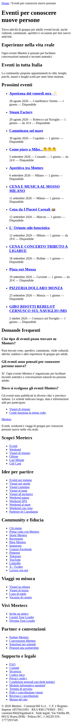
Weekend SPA (18, 501)
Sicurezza (15, 671)
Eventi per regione (20, 480)
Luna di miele (17, 593)
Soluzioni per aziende (22, 644)
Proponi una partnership (24, 647)
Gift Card (15, 463)
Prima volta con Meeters (24, 531)
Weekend (15, 449)
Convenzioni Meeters (22, 640)
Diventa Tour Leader (22, 620)
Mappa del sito (18, 699)
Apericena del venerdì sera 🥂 (33, 93)
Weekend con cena (21, 508)
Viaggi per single (19, 483)
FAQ (12, 664)
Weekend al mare (20, 504)
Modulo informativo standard (27, 685)
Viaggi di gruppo (19, 409)
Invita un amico (18, 613)
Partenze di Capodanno (23, 511)
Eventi (13, 446)
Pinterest (14, 552)
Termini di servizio (20, 689)
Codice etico (17, 674)
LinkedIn (15, 563)
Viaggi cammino (19, 487)
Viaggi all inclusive (21, 494)
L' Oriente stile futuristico (29, 228)
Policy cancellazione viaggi (26, 692)
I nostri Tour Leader (21, 617)
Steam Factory (21, 112)
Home (5, 3)
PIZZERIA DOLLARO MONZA (36, 288)
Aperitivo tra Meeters (26, 168)
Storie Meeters (18, 535)
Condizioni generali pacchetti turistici (32, 682)
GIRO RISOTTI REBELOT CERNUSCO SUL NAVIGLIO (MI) (38, 308)
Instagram (15, 545)
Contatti (14, 667)
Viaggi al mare (18, 490)
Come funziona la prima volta (27, 412)
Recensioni (16, 538)
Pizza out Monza (22, 269)
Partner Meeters (19, 637)
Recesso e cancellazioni (23, 696)
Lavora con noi (18, 570)
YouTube (15, 559)
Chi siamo (15, 528)
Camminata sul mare (26, 131)
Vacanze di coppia (20, 597)
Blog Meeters (17, 542)
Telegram (15, 556)
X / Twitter (16, 566)
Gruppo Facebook (20, 549)
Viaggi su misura (19, 586)
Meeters (6, 419)
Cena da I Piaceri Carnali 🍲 (32, 209)
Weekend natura (19, 497)
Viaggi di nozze (19, 590)
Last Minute (16, 460)
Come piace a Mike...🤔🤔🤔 (32, 149)
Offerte (13, 456)
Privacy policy (18, 678)
